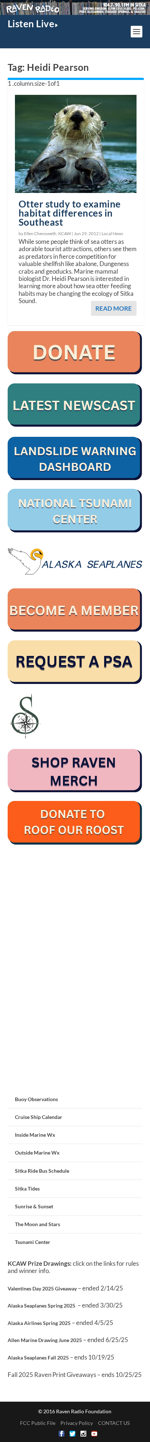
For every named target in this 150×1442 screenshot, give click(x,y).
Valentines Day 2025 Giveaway (42, 1288)
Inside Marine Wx (35, 1135)
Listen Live (31, 23)
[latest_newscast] (75, 425)
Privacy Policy (76, 1423)
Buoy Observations (36, 1099)
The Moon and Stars (37, 1224)
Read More (113, 308)
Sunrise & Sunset (34, 1206)
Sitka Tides (27, 1188)
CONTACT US (114, 1423)
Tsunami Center (32, 1242)
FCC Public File (37, 1423)
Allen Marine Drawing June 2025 (45, 1340)
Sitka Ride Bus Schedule (42, 1171)
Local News (112, 233)
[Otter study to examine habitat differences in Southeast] (76, 144)
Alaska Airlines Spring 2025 (39, 1323)
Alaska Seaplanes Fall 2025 (38, 1357)
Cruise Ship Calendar (38, 1117)
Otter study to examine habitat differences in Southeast (70, 213)
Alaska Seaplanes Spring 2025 (41, 1305)
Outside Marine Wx (37, 1152)
